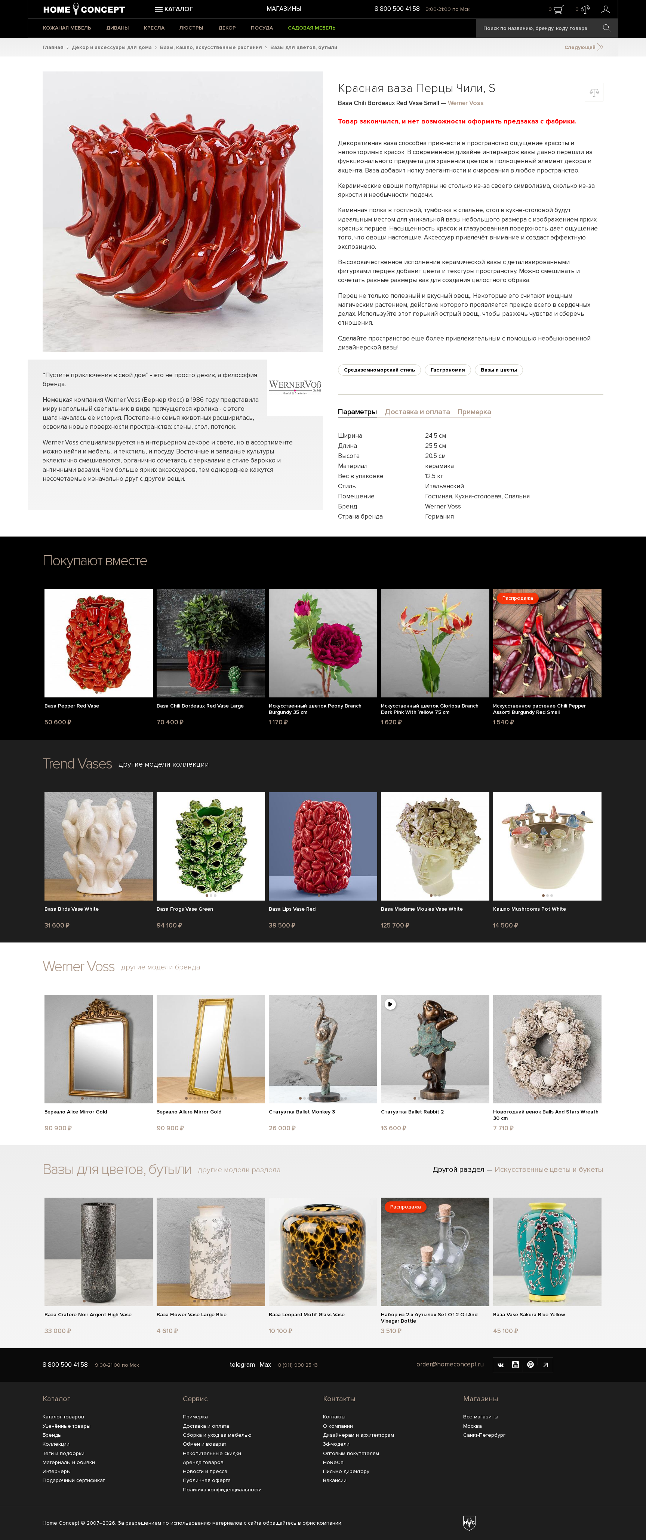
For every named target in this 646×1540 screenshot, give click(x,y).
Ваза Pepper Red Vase (71, 706)
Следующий (581, 47)
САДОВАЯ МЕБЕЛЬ (312, 28)
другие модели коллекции (164, 764)
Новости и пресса (205, 1471)
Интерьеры (57, 1471)
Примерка (195, 1417)
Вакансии (335, 1480)
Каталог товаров (63, 1417)
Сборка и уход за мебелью (217, 1435)
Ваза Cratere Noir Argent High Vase (88, 1315)
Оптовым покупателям (351, 1453)
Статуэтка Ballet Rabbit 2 (412, 1112)
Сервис (195, 1399)
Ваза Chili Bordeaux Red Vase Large (200, 706)
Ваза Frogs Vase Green (185, 909)
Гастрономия (448, 370)
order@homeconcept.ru (450, 1365)
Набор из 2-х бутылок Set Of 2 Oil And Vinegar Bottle (429, 1318)
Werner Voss (466, 103)
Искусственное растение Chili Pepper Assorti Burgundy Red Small (539, 709)
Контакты (339, 1399)
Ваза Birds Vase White (71, 909)
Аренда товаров (203, 1462)
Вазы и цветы (499, 370)
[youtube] (515, 1365)
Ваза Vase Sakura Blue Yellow (529, 1315)
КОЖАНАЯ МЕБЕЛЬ (67, 28)
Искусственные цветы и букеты (549, 1169)
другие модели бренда (160, 967)
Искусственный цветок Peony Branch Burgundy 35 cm (315, 709)
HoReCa (333, 1462)
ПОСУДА (262, 28)
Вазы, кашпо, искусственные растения (211, 47)
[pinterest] (530, 1365)
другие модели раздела (239, 1169)
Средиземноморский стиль (379, 370)
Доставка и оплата (206, 1426)
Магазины (284, 9)
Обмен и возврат (204, 1444)
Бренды (52, 1435)
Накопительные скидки (212, 1453)
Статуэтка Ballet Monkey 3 (302, 1112)
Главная (53, 47)
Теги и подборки (63, 1453)
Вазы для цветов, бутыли (303, 47)
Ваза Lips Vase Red (292, 909)
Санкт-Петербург (484, 1435)
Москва (472, 1426)
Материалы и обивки (69, 1462)
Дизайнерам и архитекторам (358, 1435)
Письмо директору (346, 1471)
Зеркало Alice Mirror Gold (75, 1112)
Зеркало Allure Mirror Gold (189, 1112)
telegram (242, 1365)
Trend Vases (77, 764)
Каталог (56, 1399)
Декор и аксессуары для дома (112, 47)
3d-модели (336, 1444)
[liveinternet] (545, 1365)
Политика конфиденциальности (222, 1489)
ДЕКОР (227, 28)
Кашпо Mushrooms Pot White (529, 909)
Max (265, 1365)
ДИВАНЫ (117, 28)
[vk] (500, 1365)
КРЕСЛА (154, 28)
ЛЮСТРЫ (191, 28)
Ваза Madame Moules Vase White (422, 909)
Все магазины (480, 1417)
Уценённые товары (66, 1426)
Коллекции (56, 1444)
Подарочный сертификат (74, 1480)
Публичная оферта (207, 1480)
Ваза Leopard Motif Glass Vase (307, 1315)
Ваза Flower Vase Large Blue (192, 1315)
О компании (338, 1426)
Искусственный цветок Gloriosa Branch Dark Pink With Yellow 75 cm (430, 709)
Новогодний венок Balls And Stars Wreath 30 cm (546, 1115)
